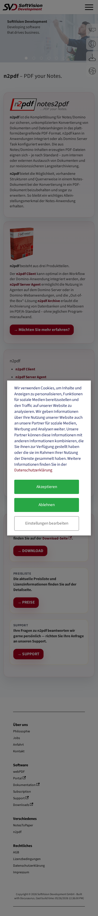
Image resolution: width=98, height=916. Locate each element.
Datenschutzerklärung (33, 470)
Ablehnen (47, 505)
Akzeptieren (46, 487)
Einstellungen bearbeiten (46, 523)
